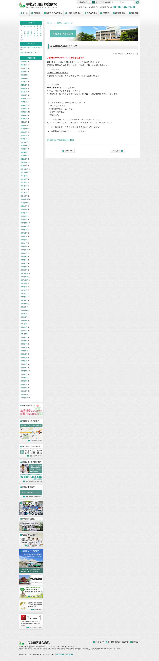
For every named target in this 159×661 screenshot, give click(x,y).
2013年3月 (23, 391)
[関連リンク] (135, 642)
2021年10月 (24, 172)
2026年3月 (23, 68)
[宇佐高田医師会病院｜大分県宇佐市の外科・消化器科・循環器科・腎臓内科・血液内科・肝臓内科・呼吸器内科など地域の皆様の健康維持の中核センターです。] (38, 7)
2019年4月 (23, 243)
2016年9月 (23, 314)
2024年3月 (23, 119)
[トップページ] (24, 13)
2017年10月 (24, 280)
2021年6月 (23, 182)
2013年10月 (24, 371)
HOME (49, 23)
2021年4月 (23, 186)
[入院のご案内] (91, 13)
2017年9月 (23, 283)
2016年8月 (23, 317)
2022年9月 (23, 149)
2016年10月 (24, 310)
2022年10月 (24, 145)
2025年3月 (23, 92)
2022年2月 (23, 162)
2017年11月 (24, 277)
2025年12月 (24, 75)
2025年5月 (23, 85)
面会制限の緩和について (64, 46)
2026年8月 (23, 61)
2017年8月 (23, 287)
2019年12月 (24, 223)
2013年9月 (23, 374)
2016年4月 (23, 330)
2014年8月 (23, 354)
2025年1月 (23, 95)
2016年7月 (23, 320)
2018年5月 (23, 267)
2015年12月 (24, 334)
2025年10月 (24, 78)
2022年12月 (24, 142)
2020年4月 (23, 216)
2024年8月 (23, 105)
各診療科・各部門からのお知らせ (31, 47)
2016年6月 (23, 324)
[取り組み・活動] (119, 13)
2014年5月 (23, 361)
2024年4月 (23, 115)
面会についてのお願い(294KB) (60, 140)
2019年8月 (23, 233)
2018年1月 (23, 270)
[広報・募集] (133, 13)
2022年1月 (23, 166)
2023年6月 (23, 135)
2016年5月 (23, 327)
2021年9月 (23, 176)
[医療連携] (105, 13)
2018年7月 (23, 260)
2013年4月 (23, 388)
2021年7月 (23, 179)
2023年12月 (24, 125)
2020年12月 (24, 199)
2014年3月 (23, 364)
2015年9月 (23, 337)
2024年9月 (23, 102)
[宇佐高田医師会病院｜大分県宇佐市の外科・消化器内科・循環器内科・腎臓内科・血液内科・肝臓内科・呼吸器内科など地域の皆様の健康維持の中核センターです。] (34, 645)
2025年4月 (23, 88)
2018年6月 (23, 263)
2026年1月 (23, 71)
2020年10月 (24, 203)
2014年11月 (24, 351)
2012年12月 (24, 394)
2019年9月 (23, 230)
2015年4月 (23, 344)
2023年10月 (24, 129)
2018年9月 (23, 253)
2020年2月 (23, 219)
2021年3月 (23, 189)
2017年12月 (24, 273)
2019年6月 (23, 236)
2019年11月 (24, 226)
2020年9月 (23, 206)
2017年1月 (23, 300)
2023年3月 (23, 139)
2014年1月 (23, 367)
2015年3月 (23, 347)
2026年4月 (23, 65)
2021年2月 (23, 193)
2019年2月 (23, 246)
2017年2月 (23, 297)
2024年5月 (23, 112)
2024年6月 (23, 108)
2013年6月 (23, 384)
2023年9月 (23, 132)
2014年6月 (23, 357)
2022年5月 (23, 156)
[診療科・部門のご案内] (53, 13)
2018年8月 (23, 256)
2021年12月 (24, 169)
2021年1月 (23, 196)
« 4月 (21, 39)
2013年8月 (23, 378)
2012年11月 (24, 398)
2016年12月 (24, 304)
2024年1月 (23, 122)
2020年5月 (23, 213)
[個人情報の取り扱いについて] (117, 642)
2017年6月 (23, 290)
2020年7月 (23, 209)
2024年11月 (24, 98)
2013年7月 (23, 381)
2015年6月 (23, 341)
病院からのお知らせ (26, 52)
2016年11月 (24, 307)
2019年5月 (23, 240)
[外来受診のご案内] (73, 13)
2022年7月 (23, 152)
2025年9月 (23, 82)
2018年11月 (24, 250)
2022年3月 (23, 159)
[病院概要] (36, 13)
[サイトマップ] (98, 642)
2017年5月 (23, 293)
